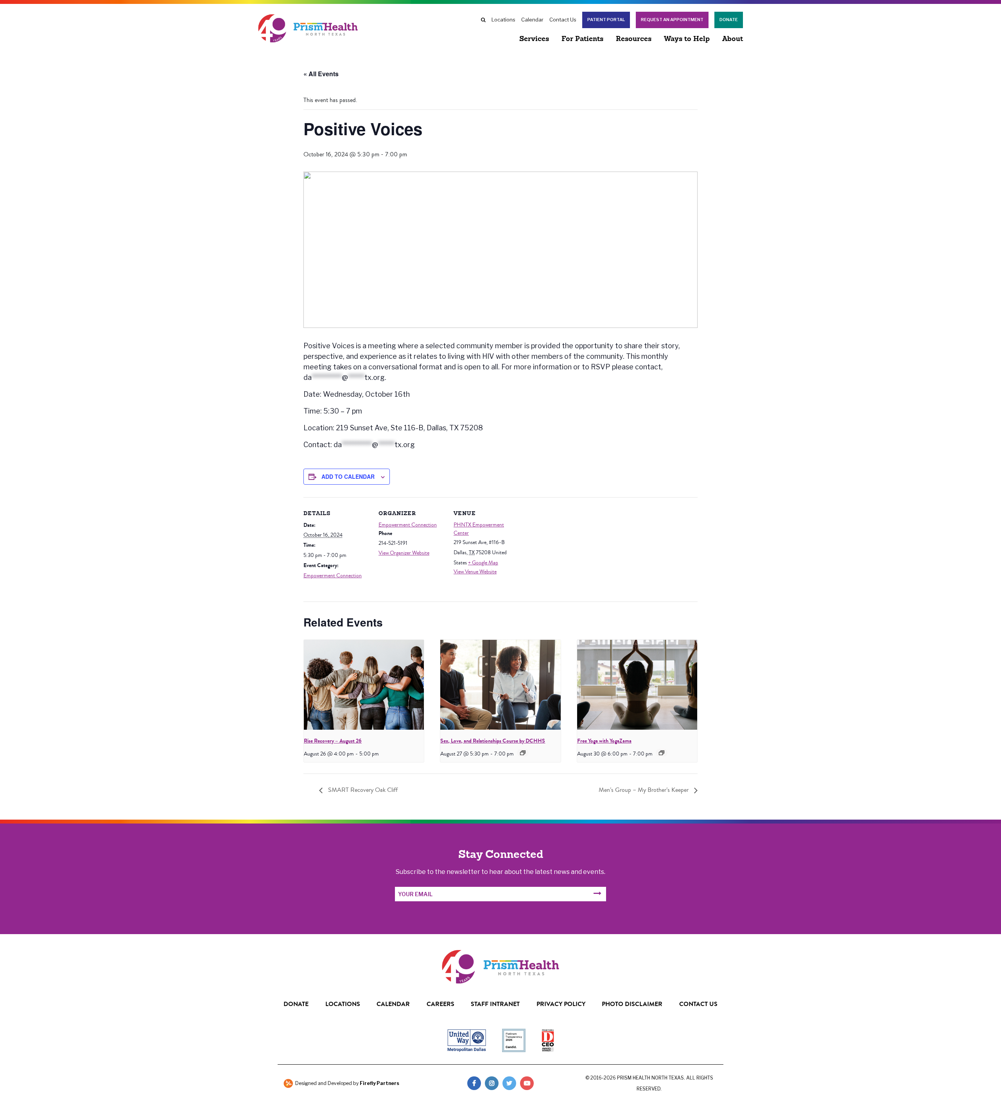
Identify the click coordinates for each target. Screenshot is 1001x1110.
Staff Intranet (495, 1003)
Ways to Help (687, 39)
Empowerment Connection (332, 576)
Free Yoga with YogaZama (604, 741)
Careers (440, 1003)
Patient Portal (606, 19)
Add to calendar (348, 476)
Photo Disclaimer (632, 1003)
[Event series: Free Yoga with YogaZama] (661, 752)
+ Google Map (483, 563)
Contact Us (562, 19)
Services (534, 39)
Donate (728, 19)
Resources (633, 39)
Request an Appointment (672, 19)
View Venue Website (475, 572)
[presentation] (364, 685)
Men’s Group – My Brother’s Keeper (644, 790)
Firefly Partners (379, 1083)
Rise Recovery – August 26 (333, 741)
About (732, 39)
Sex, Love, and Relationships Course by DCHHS (492, 741)
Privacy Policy (560, 1003)
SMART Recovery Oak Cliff (362, 790)
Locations (503, 19)
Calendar (532, 19)
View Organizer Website (404, 553)
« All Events (321, 73)
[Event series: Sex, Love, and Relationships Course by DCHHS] (523, 752)
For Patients (582, 39)
